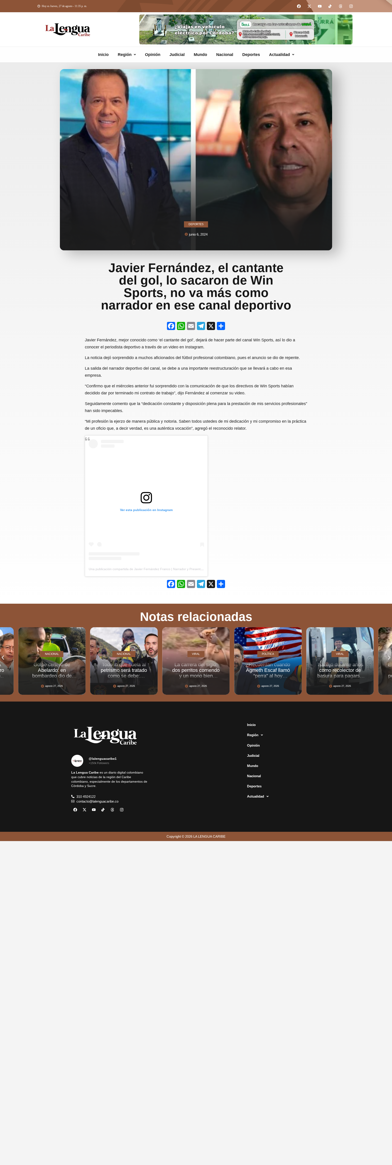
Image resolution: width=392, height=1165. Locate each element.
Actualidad (279, 54)
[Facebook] (299, 6)
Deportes (251, 54)
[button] (126, 54)
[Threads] (340, 6)
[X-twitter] (309, 6)
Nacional (224, 54)
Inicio (103, 54)
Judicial (177, 54)
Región (125, 54)
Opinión (152, 54)
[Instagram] (351, 6)
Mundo (200, 54)
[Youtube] (319, 6)
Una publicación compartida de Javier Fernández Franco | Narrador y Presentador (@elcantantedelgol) (163, 569)
